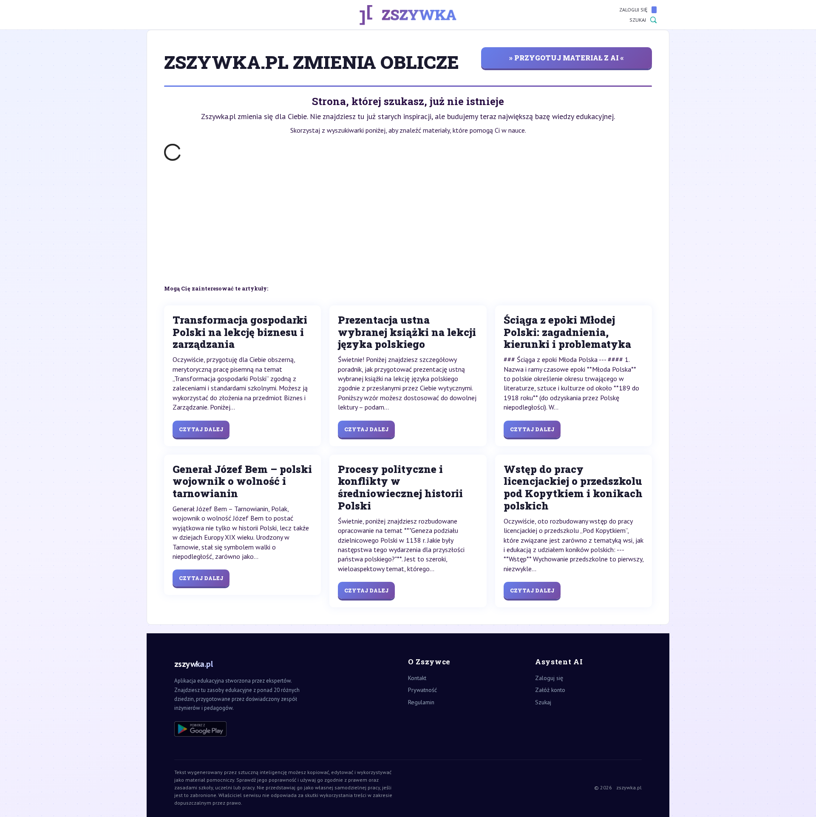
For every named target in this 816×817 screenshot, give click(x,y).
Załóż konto (550, 690)
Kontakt (417, 678)
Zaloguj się (633, 9)
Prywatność (422, 690)
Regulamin (421, 702)
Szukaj (637, 20)
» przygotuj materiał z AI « (566, 57)
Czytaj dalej (201, 429)
